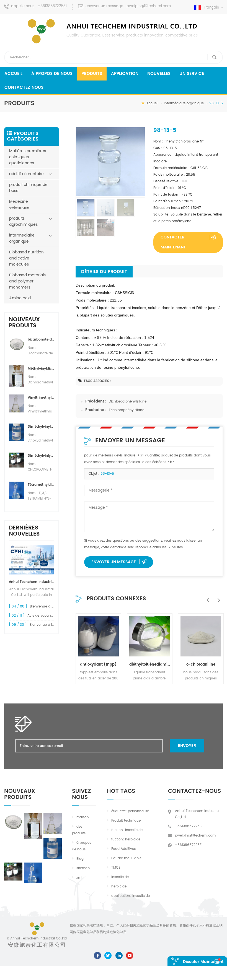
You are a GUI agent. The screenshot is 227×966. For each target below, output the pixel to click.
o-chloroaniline (200, 665)
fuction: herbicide (125, 839)
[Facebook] (97, 955)
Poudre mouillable (126, 858)
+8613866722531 (52, 6)
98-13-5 (107, 473)
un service (191, 73)
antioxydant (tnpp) (98, 665)
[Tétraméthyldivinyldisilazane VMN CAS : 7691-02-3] (33, 873)
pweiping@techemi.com (149, 6)
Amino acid (20, 298)
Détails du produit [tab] (104, 271)
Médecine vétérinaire (19, 204)
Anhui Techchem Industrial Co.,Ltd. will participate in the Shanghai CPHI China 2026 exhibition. (31, 582)
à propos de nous (52, 73)
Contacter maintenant (173, 242)
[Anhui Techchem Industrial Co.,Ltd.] (113, 31)
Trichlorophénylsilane (126, 410)
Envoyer (187, 745)
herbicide (119, 886)
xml (79, 877)
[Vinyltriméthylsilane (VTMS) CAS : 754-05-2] (52, 823)
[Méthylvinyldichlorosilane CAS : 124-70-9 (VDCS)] (33, 826)
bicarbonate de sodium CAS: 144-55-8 (41, 339)
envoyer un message (113, 562)
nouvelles (159, 73)
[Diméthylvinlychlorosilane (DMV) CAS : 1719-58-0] (13, 872)
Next (217, 597)
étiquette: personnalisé (130, 811)
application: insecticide (130, 896)
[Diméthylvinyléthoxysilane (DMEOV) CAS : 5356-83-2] (52, 848)
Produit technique (126, 820)
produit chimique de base (28, 187)
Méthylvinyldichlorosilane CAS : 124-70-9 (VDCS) (41, 368)
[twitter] (108, 955)
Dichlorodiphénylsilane (127, 401)
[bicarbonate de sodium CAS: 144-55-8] (13, 821)
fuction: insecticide (127, 830)
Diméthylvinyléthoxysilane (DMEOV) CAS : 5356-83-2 (41, 426)
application (124, 73)
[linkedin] (119, 955)
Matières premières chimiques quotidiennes (27, 157)
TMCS (115, 867)
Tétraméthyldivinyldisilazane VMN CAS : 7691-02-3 (41, 484)
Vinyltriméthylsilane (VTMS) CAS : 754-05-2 (41, 397)
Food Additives (123, 848)
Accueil (13, 73)
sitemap (83, 868)
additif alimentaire (26, 174)
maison (82, 817)
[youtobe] (129, 955)
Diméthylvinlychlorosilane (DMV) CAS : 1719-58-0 (41, 455)
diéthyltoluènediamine (149, 665)
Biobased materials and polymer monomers (27, 281)
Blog (80, 858)
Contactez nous (23, 87)
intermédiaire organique (184, 103)
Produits (91, 73)
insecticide (120, 877)
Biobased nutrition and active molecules (26, 258)
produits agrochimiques (23, 221)
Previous (206, 597)
